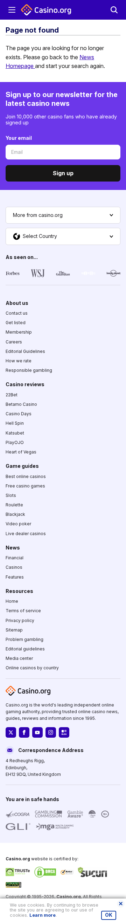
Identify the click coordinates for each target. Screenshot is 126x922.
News (13, 547)
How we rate (18, 360)
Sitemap (14, 629)
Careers (14, 341)
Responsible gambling (29, 370)
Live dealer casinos (26, 533)
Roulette (14, 504)
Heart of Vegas (21, 452)
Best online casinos (26, 476)
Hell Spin (15, 423)
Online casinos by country (32, 667)
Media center (19, 658)
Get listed (16, 322)
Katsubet (15, 432)
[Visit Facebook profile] (24, 732)
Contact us (17, 313)
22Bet (12, 394)
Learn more (42, 915)
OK (108, 915)
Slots (11, 495)
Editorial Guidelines (25, 351)
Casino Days (18, 413)
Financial (14, 557)
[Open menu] (12, 10)
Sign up (63, 173)
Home (12, 601)
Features (15, 576)
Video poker (18, 523)
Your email (19, 138)
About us (17, 303)
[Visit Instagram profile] (51, 732)
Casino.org (68, 896)
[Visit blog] (64, 732)
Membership (19, 332)
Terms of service (23, 610)
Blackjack (15, 514)
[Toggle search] (114, 10)
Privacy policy (20, 620)
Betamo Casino (21, 404)
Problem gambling (24, 639)
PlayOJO (15, 442)
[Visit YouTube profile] (37, 732)
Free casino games (25, 485)
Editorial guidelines (25, 648)
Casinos (14, 567)
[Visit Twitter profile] (11, 732)
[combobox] (63, 215)
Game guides (22, 466)
